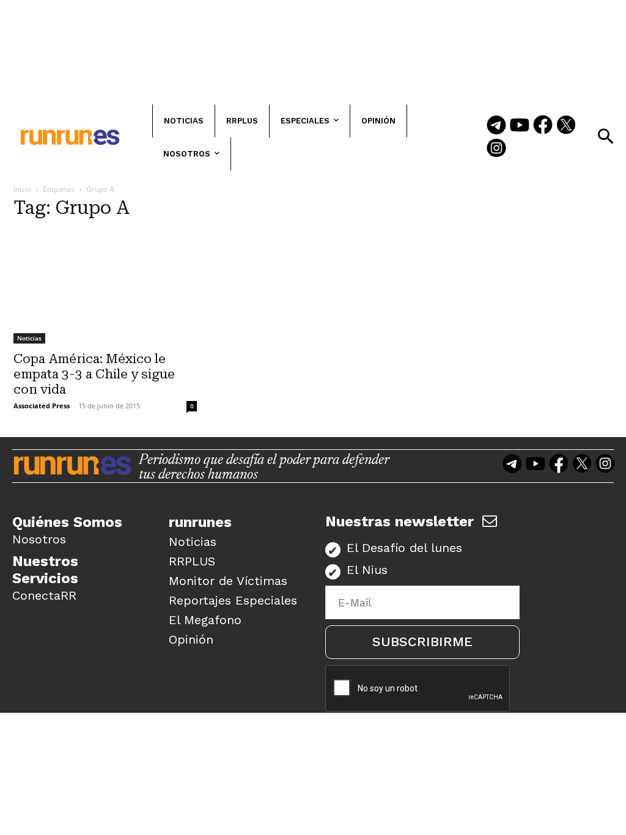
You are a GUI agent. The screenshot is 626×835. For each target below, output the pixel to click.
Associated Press (41, 405)
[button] (605, 136)
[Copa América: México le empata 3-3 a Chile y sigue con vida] (105, 287)
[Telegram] (496, 125)
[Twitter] (566, 125)
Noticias (29, 338)
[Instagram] (496, 149)
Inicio (22, 189)
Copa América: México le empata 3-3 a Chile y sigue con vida (94, 374)
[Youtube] (519, 125)
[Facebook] (542, 125)
